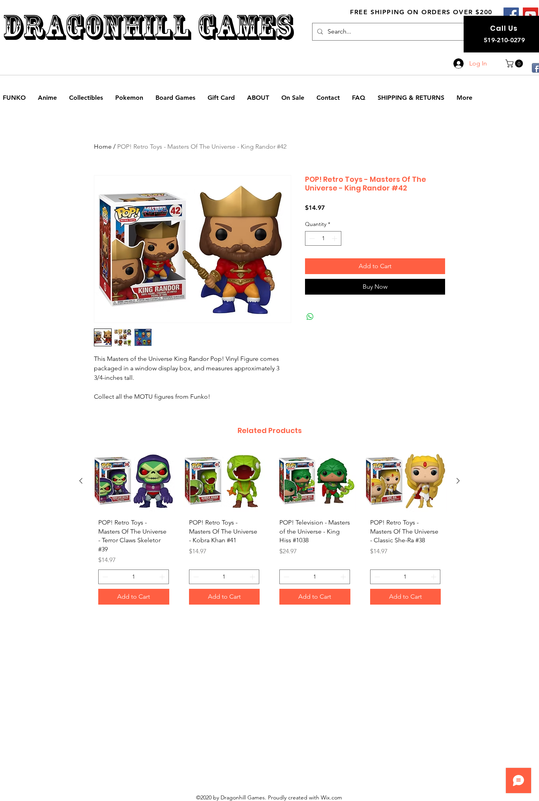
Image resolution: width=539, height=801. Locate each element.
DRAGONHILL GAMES (148, 27)
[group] (269, 530)
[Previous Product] (81, 480)
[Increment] (335, 238)
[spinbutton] (323, 238)
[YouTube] (530, 15)
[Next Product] (458, 480)
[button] (515, 63)
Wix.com (331, 797)
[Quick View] (133, 481)
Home (103, 146)
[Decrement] (311, 238)
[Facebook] (511, 15)
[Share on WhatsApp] (310, 316)
